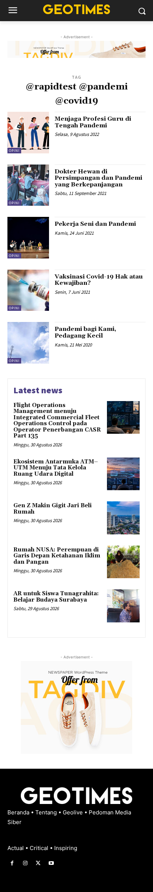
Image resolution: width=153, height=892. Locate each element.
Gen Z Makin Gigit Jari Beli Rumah (52, 508)
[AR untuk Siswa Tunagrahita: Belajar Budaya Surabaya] (123, 605)
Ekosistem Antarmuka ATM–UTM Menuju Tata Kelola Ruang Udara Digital (55, 468)
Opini (14, 150)
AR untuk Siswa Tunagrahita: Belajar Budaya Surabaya (56, 596)
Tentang (46, 812)
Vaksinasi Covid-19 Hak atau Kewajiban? (99, 280)
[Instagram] (25, 863)
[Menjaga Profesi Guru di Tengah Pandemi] (28, 132)
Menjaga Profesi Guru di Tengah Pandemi (93, 122)
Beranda (19, 812)
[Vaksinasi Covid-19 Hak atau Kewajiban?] (28, 290)
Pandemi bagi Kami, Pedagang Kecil (85, 332)
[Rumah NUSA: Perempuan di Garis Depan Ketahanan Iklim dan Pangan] (123, 562)
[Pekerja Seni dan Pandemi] (28, 237)
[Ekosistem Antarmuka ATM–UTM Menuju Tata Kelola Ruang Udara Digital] (123, 474)
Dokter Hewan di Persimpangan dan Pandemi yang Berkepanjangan (98, 178)
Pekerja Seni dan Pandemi (95, 224)
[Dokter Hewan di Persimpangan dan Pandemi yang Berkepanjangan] (28, 185)
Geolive (73, 812)
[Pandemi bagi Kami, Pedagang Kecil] (28, 343)
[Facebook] (12, 863)
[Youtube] (51, 863)
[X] (38, 863)
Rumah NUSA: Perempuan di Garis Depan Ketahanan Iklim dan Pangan (56, 556)
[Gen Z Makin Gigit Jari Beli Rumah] (123, 517)
